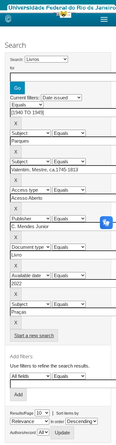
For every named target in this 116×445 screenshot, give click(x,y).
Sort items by (67, 413)
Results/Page (22, 413)
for (12, 68)
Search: (17, 59)
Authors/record (23, 432)
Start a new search (34, 335)
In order (57, 422)
